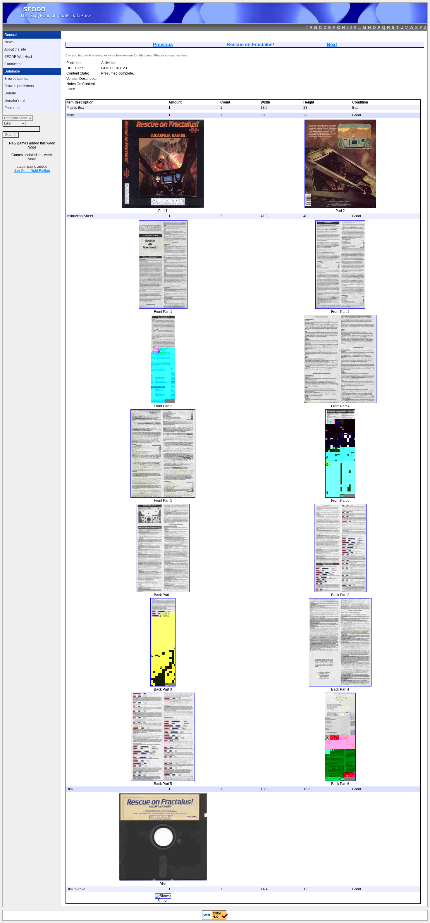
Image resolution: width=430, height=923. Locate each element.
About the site (15, 49)
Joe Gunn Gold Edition (32, 171)
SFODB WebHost (18, 57)
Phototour (12, 108)
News (8, 42)
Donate (10, 93)
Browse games (16, 79)
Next (332, 44)
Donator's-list (14, 101)
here (184, 55)
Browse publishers (19, 86)
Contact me (13, 64)
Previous (163, 44)
